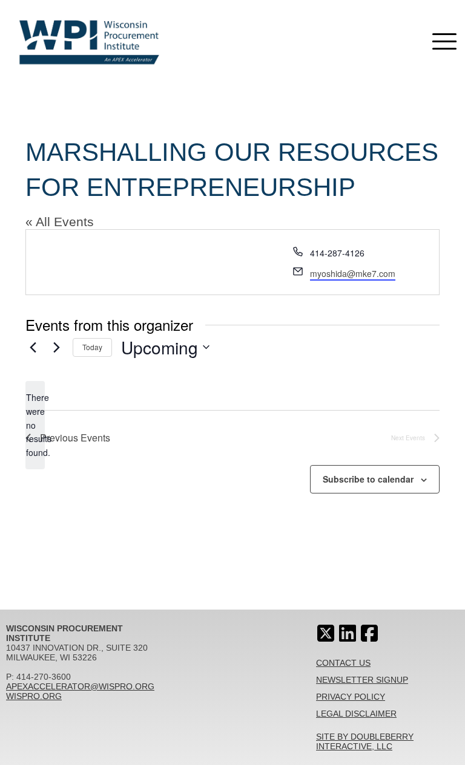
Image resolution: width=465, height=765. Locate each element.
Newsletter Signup (362, 680)
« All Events (59, 222)
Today (92, 347)
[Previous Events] (32, 347)
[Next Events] (56, 347)
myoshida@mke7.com (352, 273)
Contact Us (343, 663)
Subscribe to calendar (368, 479)
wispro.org (34, 696)
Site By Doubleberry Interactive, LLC (365, 741)
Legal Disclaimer (356, 713)
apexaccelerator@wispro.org (80, 686)
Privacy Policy (350, 697)
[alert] (35, 425)
